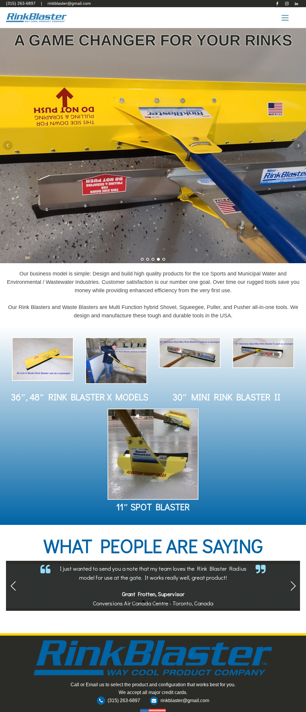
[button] (134, 601)
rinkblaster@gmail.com (69, 3)
